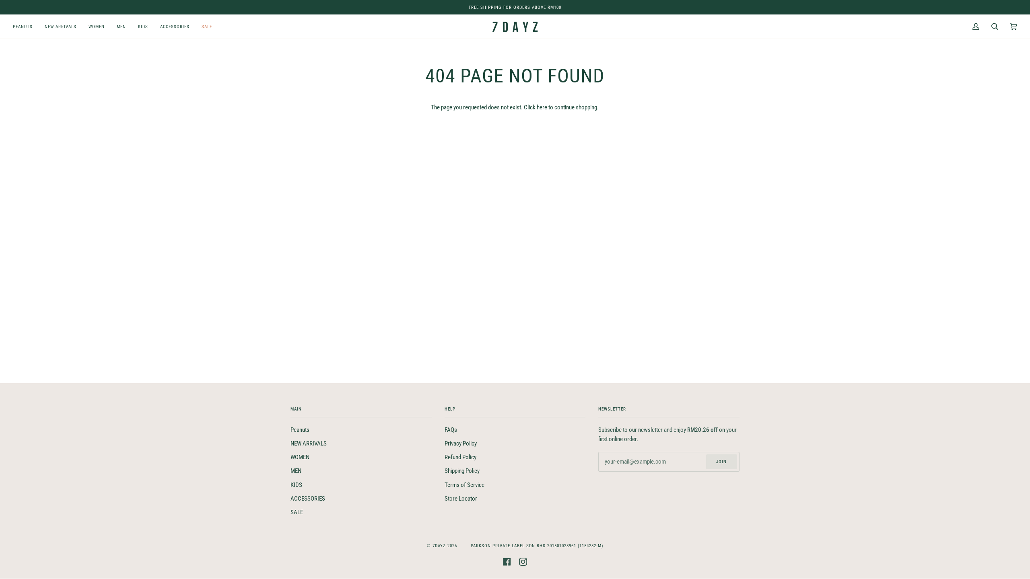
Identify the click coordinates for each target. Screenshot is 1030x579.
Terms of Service (464, 485)
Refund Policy (460, 457)
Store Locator (461, 498)
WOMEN (299, 457)
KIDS (296, 485)
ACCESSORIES (307, 498)
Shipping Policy (462, 471)
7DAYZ (439, 545)
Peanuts (299, 430)
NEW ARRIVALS (308, 443)
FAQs (451, 430)
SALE (296, 512)
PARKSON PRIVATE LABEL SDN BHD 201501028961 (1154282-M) (537, 545)
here (542, 107)
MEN (295, 471)
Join (721, 461)
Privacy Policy (461, 443)
